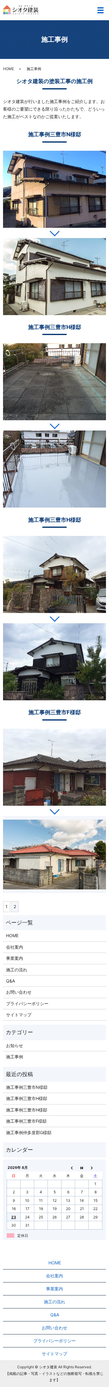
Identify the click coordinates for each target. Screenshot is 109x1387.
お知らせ (14, 1045)
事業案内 (14, 958)
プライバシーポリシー (27, 1003)
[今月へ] (82, 1168)
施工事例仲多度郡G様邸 (28, 1132)
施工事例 (14, 1056)
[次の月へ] (95, 1168)
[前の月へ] (68, 1168)
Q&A (10, 980)
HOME (8, 68)
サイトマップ (18, 1014)
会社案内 (14, 947)
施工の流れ (16, 969)
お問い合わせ (18, 992)
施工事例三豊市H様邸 (26, 1098)
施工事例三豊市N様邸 (27, 1087)
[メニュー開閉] (100, 10)
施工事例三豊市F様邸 (26, 1121)
